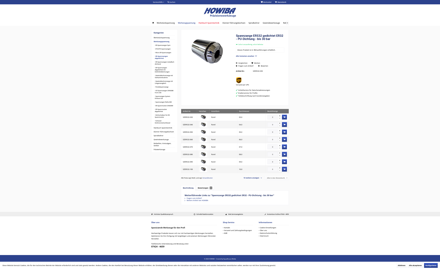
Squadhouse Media (229, 259)
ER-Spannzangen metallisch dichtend (164, 63)
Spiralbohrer (158, 135)
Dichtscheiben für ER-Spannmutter (162, 116)
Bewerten (264, 66)
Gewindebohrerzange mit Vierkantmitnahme (164, 76)
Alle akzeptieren (415, 265)
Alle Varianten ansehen (245, 56)
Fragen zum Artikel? (246, 66)
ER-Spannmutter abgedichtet (161, 110)
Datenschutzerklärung (268, 233)
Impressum (264, 236)
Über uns (263, 230)
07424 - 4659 (157, 246)
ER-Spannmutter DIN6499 (164, 106)
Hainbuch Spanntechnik (163, 128)
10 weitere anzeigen (251, 178)
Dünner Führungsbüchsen (164, 132)
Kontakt (227, 228)
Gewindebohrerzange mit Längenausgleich (164, 82)
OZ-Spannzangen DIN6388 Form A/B (164, 92)
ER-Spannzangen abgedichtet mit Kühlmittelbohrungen (162, 70)
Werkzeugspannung (161, 41)
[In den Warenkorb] (284, 117)
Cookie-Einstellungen (268, 228)
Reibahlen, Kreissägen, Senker (162, 144)
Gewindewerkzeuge (161, 139)
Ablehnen (401, 265)
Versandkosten (207, 178)
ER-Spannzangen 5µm (162, 45)
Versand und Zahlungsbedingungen (238, 230)
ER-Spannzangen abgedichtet (161, 57)
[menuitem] (281, 2)
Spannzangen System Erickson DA (162, 97)
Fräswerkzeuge (159, 149)
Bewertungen (204, 188)
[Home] (153, 23)
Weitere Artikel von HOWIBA (197, 200)
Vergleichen (243, 63)
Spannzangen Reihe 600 (163, 102)
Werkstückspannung (162, 38)
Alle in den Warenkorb (276, 178)
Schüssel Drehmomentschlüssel (162, 122)
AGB (225, 233)
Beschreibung (188, 188)
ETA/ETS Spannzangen (163, 49)
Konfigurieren (430, 265)
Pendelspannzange (161, 87)
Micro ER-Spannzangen (163, 53)
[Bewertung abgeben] (260, 42)
